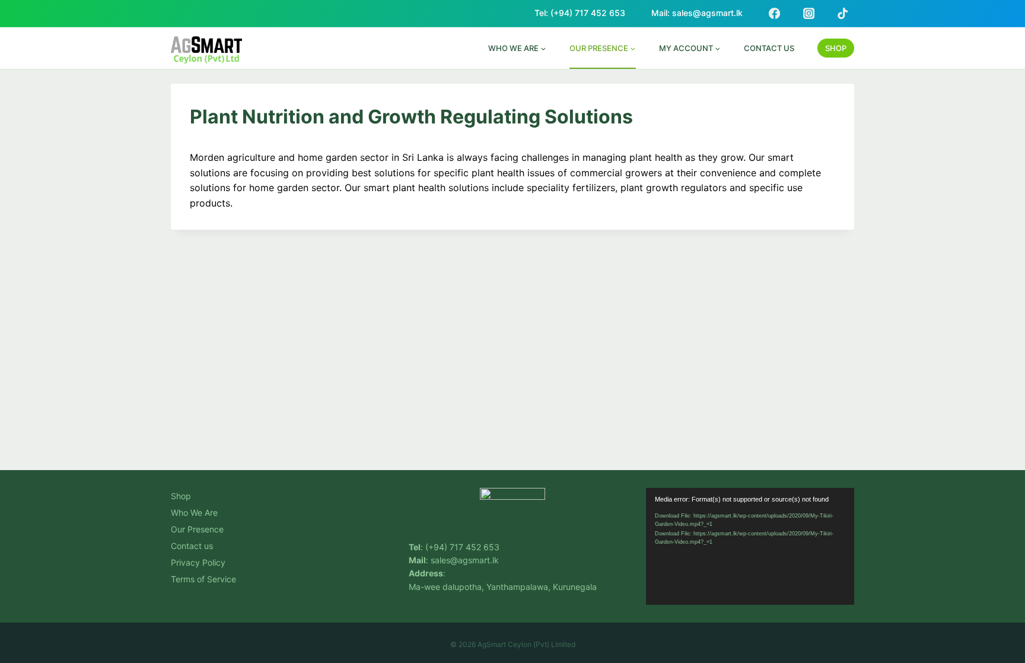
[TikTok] (843, 13)
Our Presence (197, 529)
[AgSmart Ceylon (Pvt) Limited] (206, 49)
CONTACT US (769, 48)
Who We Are (194, 512)
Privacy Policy (198, 562)
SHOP (835, 48)
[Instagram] (808, 13)
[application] (750, 546)
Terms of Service (203, 579)
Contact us (192, 546)
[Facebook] (774, 13)
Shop (181, 496)
